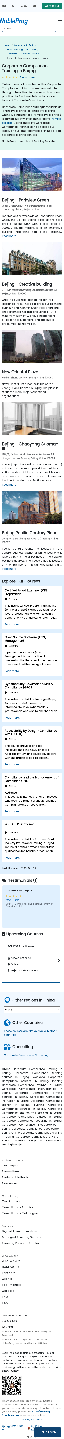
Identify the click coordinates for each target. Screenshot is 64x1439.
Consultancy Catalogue (20, 1213)
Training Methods (15, 1177)
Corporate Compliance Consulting (26, 1055)
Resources (10, 1183)
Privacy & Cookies (32, 1419)
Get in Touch (47, 1432)
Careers (8, 1291)
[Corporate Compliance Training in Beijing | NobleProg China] (17, 21)
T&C (5, 1303)
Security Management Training (22, 49)
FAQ (5, 1297)
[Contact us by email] (34, 6)
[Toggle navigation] (60, 21)
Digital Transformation (19, 1231)
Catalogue (10, 1165)
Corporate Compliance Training (23, 53)
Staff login (32, 1437)
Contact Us (52, 6)
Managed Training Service (22, 1237)
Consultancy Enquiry (17, 1207)
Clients (7, 1279)
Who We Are (11, 1261)
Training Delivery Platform (22, 1243)
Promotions (11, 1171)
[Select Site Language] (4, 6)
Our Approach (13, 1201)
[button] (58, 960)
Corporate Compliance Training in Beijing (28, 58)
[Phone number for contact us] (23, 6)
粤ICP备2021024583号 (12, 1428)
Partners (8, 1273)
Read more (9, 236)
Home (7, 45)
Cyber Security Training (25, 45)
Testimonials (11, 1285)
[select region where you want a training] (13, 6)
